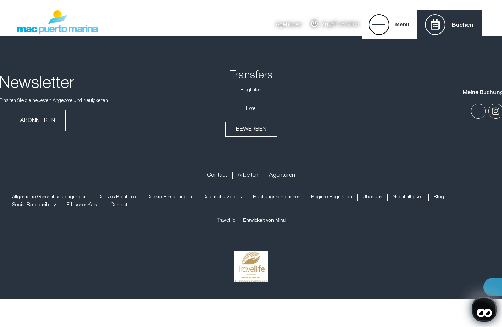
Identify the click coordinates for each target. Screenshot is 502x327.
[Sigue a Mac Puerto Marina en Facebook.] (478, 111)
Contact (217, 175)
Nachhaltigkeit (408, 197)
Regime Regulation (331, 197)
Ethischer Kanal (83, 204)
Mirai (280, 220)
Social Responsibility (34, 204)
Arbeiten (248, 175)
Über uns (372, 197)
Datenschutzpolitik (222, 197)
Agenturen (282, 175)
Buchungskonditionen (277, 197)
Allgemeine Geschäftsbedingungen (49, 197)
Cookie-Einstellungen (169, 197)
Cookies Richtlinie (116, 197)
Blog (439, 197)
